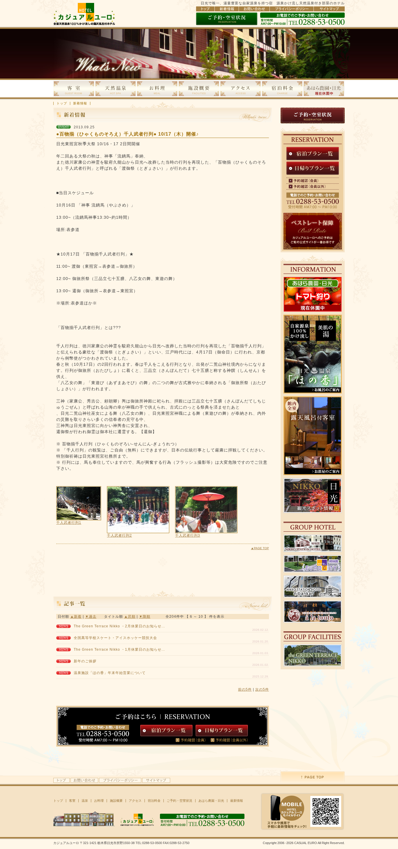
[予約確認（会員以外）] (231, 740)
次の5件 (262, 689)
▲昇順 (129, 617)
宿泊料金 (154, 800)
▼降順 (144, 617)
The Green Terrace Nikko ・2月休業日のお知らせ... (119, 626)
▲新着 (76, 617)
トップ (62, 103)
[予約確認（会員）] (193, 740)
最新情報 (236, 800)
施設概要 (116, 800)
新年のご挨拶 (85, 661)
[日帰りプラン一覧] (222, 730)
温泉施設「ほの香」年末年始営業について (110, 673)
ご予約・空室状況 (179, 800)
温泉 (85, 800)
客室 (72, 800)
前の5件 (245, 689)
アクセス (135, 800)
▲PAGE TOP (260, 548)
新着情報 (80, 103)
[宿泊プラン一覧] (166, 730)
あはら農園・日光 (211, 800)
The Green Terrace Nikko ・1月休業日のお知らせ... (119, 649)
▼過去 (90, 617)
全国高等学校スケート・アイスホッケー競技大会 (115, 638)
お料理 (99, 800)
